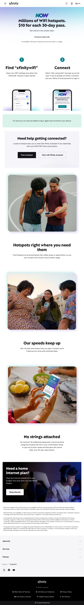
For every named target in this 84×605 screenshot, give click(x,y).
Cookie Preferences (43, 603)
